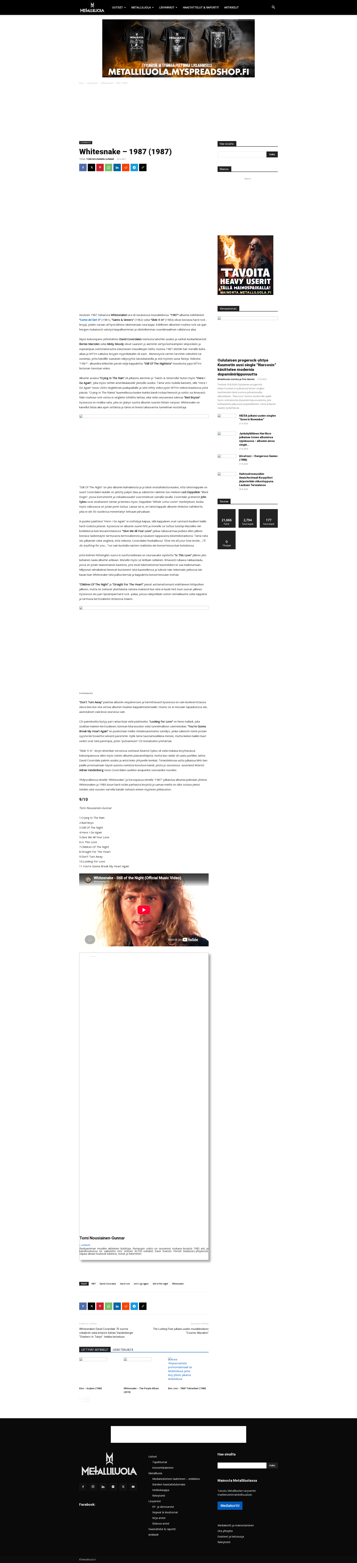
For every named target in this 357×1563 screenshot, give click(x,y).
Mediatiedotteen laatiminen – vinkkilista (176, 1479)
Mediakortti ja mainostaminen (236, 1525)
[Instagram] (93, 1486)
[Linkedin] (117, 167)
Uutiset (117, 7)
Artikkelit (231, 7)
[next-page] (87, 1399)
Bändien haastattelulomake (168, 1484)
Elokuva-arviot (160, 1523)
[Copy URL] (143, 167)
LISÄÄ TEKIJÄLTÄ (123, 1349)
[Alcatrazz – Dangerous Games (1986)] (227, 460)
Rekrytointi (158, 1495)
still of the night (160, 1283)
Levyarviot (166, 7)
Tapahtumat (159, 1462)
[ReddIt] (125, 167)
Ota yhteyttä (225, 1531)
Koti (81, 83)
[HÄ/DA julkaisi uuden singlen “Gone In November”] (227, 420)
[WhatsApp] (108, 167)
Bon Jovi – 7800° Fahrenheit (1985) (187, 1388)
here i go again (141, 1283)
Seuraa (248, 510)
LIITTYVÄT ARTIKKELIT (94, 1349)
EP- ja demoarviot (163, 1506)
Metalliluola (141, 7)
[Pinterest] (100, 167)
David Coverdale (108, 1283)
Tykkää (227, 510)
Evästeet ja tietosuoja (231, 1536)
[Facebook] (83, 167)
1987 (93, 1283)
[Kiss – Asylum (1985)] (99, 1371)
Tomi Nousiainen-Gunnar (100, 159)
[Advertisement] (178, 113)
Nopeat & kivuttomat (165, 1512)
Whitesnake (178, 1283)
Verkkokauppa (160, 1490)
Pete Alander (248, 379)
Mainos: (224, 169)
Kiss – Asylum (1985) (90, 1388)
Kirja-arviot (158, 1518)
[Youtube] (133, 1487)
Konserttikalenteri (162, 1467)
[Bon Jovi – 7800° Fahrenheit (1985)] (188, 1371)
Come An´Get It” (90, 320)
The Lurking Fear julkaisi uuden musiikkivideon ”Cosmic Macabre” (181, 1331)
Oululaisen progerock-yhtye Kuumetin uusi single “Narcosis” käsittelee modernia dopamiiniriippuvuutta (247, 367)
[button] (273, 7)
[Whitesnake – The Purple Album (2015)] (144, 1371)
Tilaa (226, 532)
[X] (91, 167)
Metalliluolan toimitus (228, 379)
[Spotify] (113, 1487)
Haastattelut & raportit (201, 7)
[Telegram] (134, 167)
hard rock (125, 1283)
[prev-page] (81, 1399)
